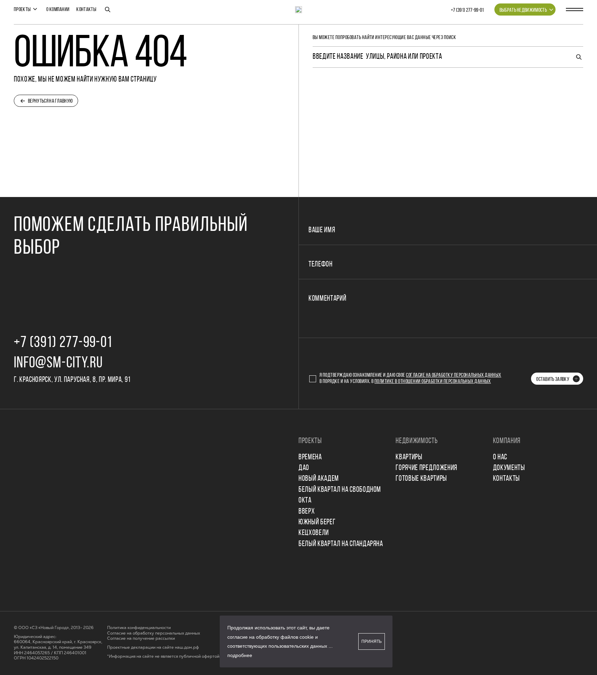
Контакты (86, 9)
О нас (500, 457)
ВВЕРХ (306, 512)
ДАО (303, 468)
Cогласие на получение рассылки (141, 638)
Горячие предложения (426, 468)
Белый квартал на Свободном (339, 490)
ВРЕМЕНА (310, 457)
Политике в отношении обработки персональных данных (433, 381)
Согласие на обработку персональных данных (453, 375)
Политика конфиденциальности (139, 627)
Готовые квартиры (421, 479)
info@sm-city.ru (58, 363)
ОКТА (305, 501)
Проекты (22, 9)
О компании (57, 9)
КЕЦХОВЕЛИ (313, 533)
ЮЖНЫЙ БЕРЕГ (316, 522)
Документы (509, 468)
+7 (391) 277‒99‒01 (467, 10)
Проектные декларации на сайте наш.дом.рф (153, 647)
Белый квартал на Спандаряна (340, 544)
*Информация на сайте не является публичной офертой (163, 656)
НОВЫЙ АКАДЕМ (318, 479)
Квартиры (409, 457)
